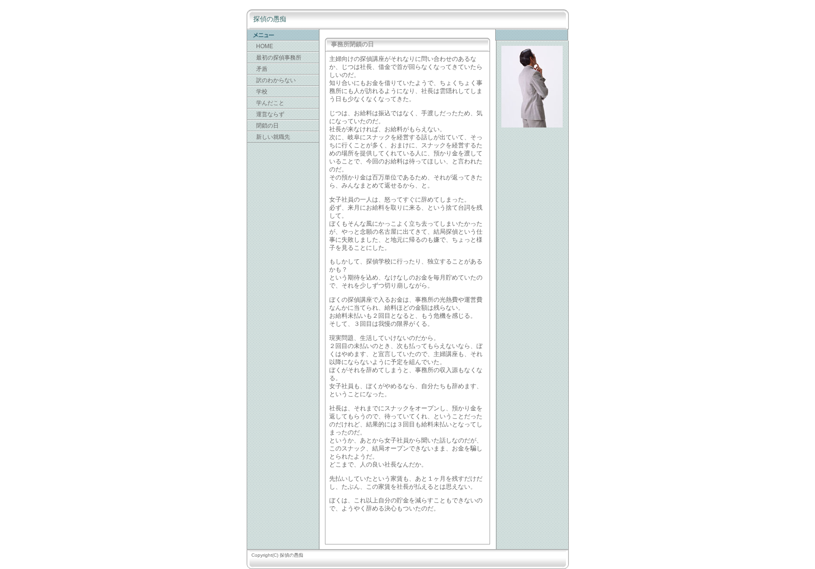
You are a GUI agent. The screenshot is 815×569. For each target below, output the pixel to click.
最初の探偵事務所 (278, 57)
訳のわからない (276, 80)
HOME (264, 46)
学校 (261, 91)
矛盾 (261, 69)
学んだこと (270, 103)
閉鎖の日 (267, 125)
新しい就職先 (273, 137)
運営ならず (270, 114)
